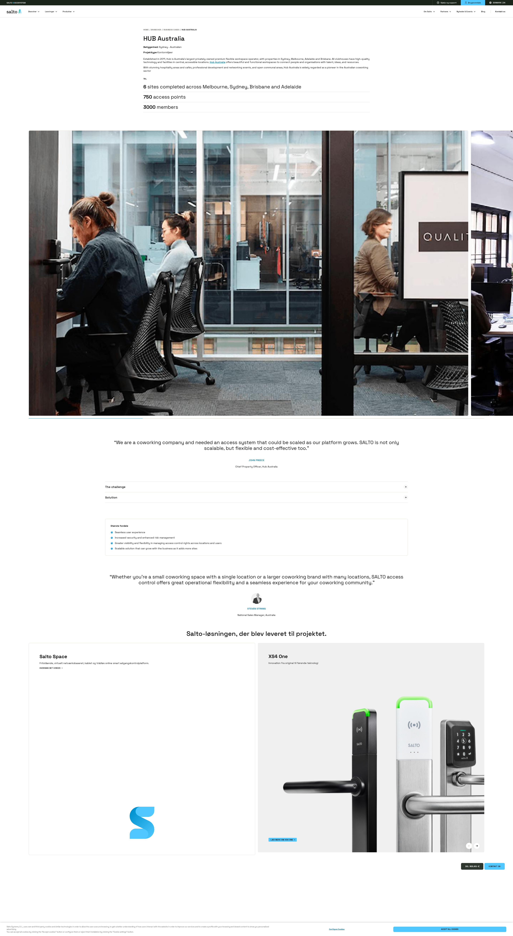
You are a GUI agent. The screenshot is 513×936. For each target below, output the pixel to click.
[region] (256, 929)
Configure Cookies (337, 929)
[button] (469, 846)
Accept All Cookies (449, 929)
